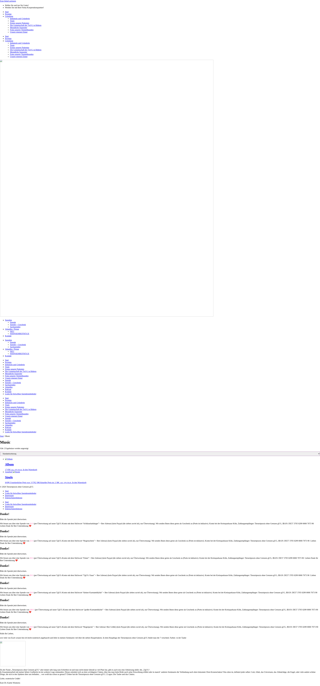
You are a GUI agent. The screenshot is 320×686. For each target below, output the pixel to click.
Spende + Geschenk (18, 325)
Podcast (8, 389)
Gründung (9, 16)
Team (12, 21)
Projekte (8, 14)
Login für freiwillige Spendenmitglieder (20, 394)
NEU (12, 331)
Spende (13, 322)
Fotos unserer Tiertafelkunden (16, 376)
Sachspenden (15, 327)
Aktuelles (8, 387)
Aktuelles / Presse (12, 329)
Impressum (9, 495)
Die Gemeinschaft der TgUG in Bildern (25, 25)
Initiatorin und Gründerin (20, 19)
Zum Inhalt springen (8, 1)
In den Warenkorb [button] (30, 470)
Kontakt (8, 336)
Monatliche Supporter (18, 28)
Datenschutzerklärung (13, 498)
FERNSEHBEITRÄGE (19, 334)
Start (7, 12)
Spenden (8, 320)
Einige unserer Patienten (19, 23)
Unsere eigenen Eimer (19, 32)
